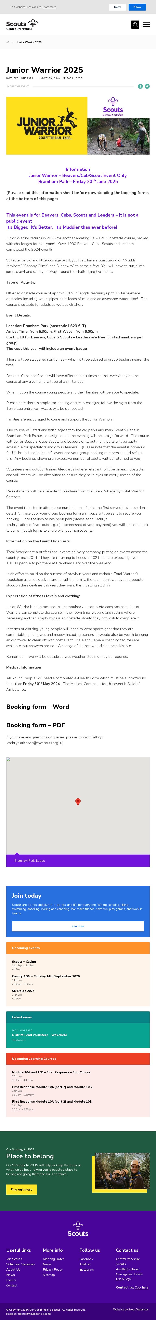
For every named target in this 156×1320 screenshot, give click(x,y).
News (10, 1275)
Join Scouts (14, 1259)
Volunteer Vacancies (20, 1264)
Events (11, 1280)
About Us (13, 1269)
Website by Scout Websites (131, 1309)
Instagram (86, 1269)
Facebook (86, 1259)
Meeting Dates (54, 1259)
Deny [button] (117, 7)
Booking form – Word (37, 707)
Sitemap (49, 1275)
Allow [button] (137, 7)
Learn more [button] (49, 7)
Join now (77, 926)
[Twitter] (147, 86)
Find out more (21, 1189)
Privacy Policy (53, 1269)
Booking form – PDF (35, 725)
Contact (11, 1285)
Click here (141, 1287)
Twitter (85, 1264)
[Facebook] (140, 86)
